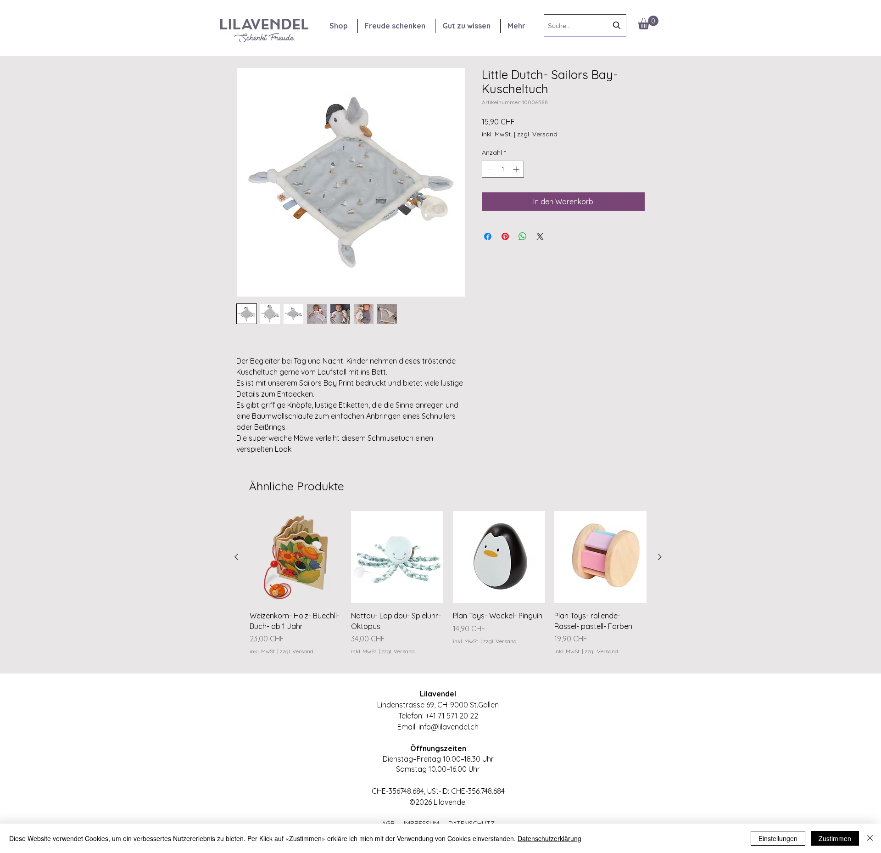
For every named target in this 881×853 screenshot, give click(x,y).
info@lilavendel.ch (448, 726)
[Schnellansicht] (296, 557)
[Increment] (517, 169)
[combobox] (585, 25)
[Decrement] (489, 169)
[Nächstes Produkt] (659, 556)
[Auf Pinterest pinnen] (505, 236)
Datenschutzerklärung (549, 838)
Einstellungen (777, 838)
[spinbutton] (503, 169)
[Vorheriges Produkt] (236, 556)
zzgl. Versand (537, 134)
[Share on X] (540, 236)
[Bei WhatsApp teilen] (522, 236)
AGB (393, 823)
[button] (648, 22)
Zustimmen (835, 838)
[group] (448, 588)
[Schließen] (869, 838)
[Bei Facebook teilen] (487, 236)
